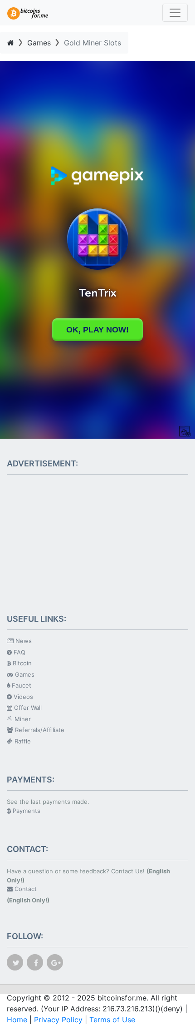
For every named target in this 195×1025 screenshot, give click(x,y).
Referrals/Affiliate (38, 729)
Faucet (20, 685)
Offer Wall (27, 707)
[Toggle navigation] (175, 13)
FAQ (18, 652)
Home (17, 1019)
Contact (25, 888)
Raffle (22, 741)
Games (39, 42)
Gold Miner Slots (92, 42)
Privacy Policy (58, 1019)
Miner (22, 719)
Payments (25, 810)
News (23, 640)
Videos (22, 696)
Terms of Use (112, 1019)
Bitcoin (21, 663)
